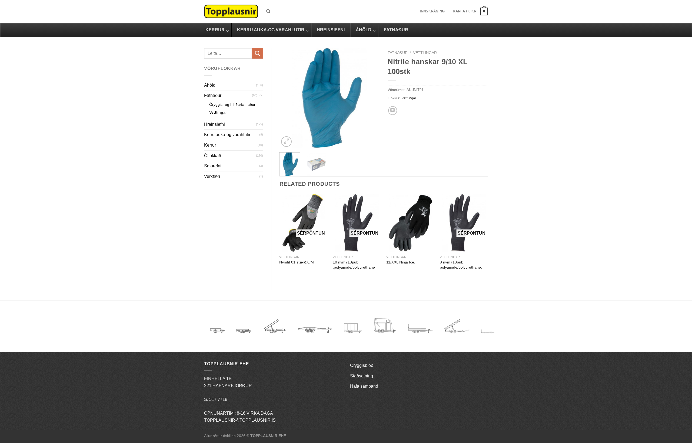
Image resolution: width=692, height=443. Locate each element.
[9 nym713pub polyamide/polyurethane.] (464, 223)
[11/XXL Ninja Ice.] (410, 223)
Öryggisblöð (361, 365)
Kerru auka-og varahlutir (227, 134)
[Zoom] (286, 141)
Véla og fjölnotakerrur (420, 331)
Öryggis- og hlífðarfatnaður (232, 104)
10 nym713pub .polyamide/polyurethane (354, 264)
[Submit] (257, 53)
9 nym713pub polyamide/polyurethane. (461, 264)
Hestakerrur (385, 328)
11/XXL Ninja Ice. (400, 262)
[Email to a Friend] (392, 110)
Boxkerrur (353, 328)
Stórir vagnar (487, 331)
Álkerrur (217, 328)
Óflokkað (212, 155)
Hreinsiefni (214, 124)
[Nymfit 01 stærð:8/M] (303, 223)
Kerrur (210, 145)
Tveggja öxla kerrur (244, 335)
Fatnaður (212, 95)
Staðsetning (361, 376)
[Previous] (288, 98)
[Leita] (268, 11)
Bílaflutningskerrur (314, 328)
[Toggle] (261, 95)
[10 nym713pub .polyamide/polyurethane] (357, 223)
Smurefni (212, 166)
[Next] (371, 98)
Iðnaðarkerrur (457, 328)
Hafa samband (364, 386)
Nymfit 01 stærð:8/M (296, 262)
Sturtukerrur (275, 328)
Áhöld (209, 85)
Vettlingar (218, 112)
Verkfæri (212, 176)
